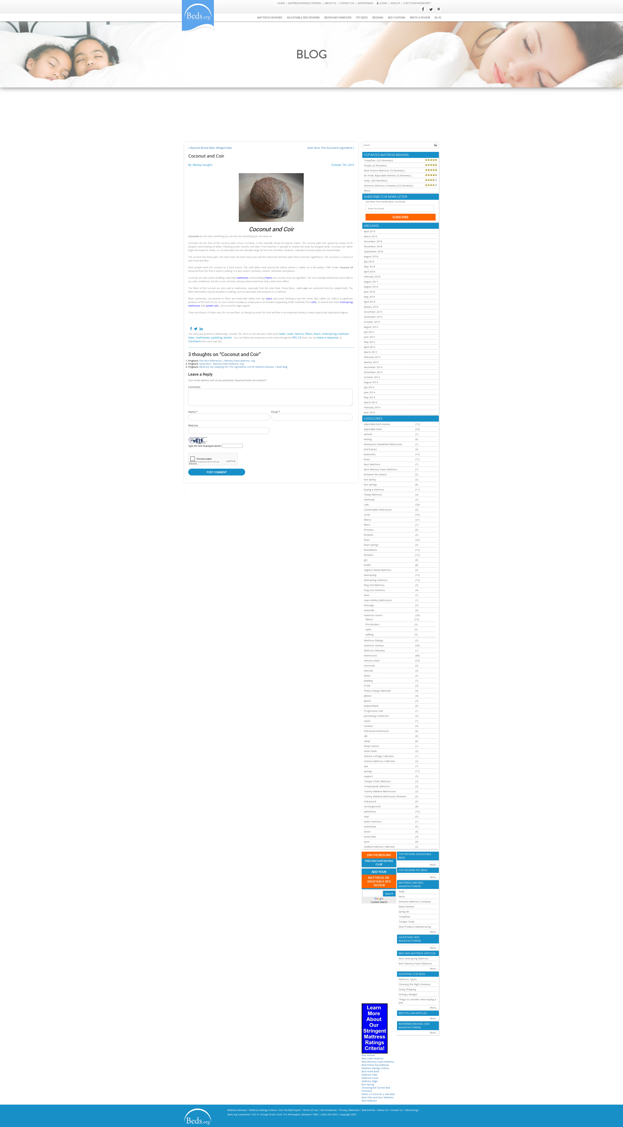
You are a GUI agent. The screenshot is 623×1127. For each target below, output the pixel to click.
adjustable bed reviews (377, 424)
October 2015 (372, 321)
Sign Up (395, 3)
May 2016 (369, 296)
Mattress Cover (370, 1077)
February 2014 (372, 407)
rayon (367, 720)
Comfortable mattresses (378, 509)
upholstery (370, 811)
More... (367, 190)
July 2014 (369, 387)
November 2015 (373, 316)
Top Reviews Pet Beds (413, 870)
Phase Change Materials (377, 690)
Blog (438, 17)
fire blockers (372, 624)
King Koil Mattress (374, 585)
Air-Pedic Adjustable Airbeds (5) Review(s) (387, 175)
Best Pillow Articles (413, 1013)
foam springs (371, 544)
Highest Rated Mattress (377, 570)
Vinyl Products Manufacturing (415, 926)
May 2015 (369, 342)
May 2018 (369, 266)
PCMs (367, 685)
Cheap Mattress (373, 494)
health (367, 565)
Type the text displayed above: (204, 445)
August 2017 (371, 281)
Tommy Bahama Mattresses (380, 791)
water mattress (373, 821)
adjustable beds (373, 429)
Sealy (401, 891)
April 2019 (369, 231)
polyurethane (371, 705)
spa (366, 766)
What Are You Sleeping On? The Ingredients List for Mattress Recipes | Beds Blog (243, 366)
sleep (367, 741)
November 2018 (373, 246)
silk (365, 736)
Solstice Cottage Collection (379, 756)
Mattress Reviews (269, 17)
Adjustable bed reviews (303, 17)
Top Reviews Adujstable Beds (415, 856)
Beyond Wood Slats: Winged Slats (211, 148)
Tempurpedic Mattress (377, 786)
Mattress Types (408, 979)
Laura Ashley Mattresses (378, 600)
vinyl (366, 816)
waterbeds (370, 826)
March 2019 (370, 236)
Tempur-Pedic (407, 921)
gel (365, 559)
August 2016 (371, 286)
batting (368, 439)
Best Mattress (372, 464)
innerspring (370, 575)
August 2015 (371, 326)
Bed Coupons (396, 17)
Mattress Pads (369, 1074)
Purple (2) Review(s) (375, 165)
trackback (194, 341)
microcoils (369, 665)
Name (193, 412)
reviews (368, 725)
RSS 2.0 (296, 337)
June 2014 (369, 392)
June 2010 (369, 412)
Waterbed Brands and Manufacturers (414, 1025)
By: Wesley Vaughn (200, 165)
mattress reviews (374, 645)
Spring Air (404, 911)
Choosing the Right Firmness (415, 984)
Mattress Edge (369, 1081)
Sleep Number (407, 906)
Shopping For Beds (412, 974)
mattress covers (373, 615)
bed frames (370, 449)
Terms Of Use (310, 1110)
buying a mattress (374, 489)
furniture (368, 554)
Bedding (377, 17)
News (367, 675)
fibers (308, 334)
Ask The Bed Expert (289, 1110)
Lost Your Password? (417, 3)
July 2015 (369, 331)
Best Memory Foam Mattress (380, 469)
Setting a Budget (408, 994)
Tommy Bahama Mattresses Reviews (385, 796)
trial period (370, 801)
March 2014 (370, 402)
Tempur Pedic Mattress (377, 781)
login (383, 3)
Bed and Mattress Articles (417, 953)
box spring (370, 479)
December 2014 (373, 367)
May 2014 (369, 397)
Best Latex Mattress (373, 1058)
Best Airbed (368, 1055)
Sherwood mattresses (376, 731)
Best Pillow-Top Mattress (375, 1064)
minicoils (368, 670)
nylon (368, 629)
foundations (370, 549)
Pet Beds (362, 17)
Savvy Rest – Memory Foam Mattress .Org (221, 363)
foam (317, 334)
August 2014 (371, 382)
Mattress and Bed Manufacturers (411, 884)
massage (369, 605)
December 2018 (373, 241)
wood (367, 831)
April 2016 (369, 301)
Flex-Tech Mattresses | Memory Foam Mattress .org (227, 360)
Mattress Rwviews (374, 650)
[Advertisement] (311, 112)
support (368, 776)
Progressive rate (373, 710)
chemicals (369, 499)
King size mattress (374, 590)
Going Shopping (407, 989)
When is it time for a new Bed (378, 1094)
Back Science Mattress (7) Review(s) (384, 170)
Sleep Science (371, 746)
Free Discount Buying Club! (379, 862)
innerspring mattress (335, 334)
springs (368, 771)
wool (366, 841)
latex (191, 337)
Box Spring (368, 1084)
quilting (369, 634)
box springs (370, 484)
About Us (330, 3)
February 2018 (372, 276)
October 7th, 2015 (342, 165)
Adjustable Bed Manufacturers (410, 939)
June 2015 (369, 337)
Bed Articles (368, 1110)
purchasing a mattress (376, 715)
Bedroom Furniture (338, 17)
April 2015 (369, 347)
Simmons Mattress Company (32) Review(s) (388, 185)
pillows (368, 695)
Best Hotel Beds (370, 1071)
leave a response (327, 337)
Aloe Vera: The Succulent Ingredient (329, 148)
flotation (368, 534)
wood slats (370, 836)
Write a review (420, 17)
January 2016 (371, 306)
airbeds (368, 434)
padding (216, 337)
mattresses (203, 337)
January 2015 (371, 362)
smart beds (370, 751)
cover (290, 334)
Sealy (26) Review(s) (375, 180)
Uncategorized (372, 806)
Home (281, 3)
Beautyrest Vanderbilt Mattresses (383, 444)
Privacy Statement (349, 1110)
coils (366, 504)
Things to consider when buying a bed (417, 1001)
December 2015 (373, 311)
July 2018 (369, 261)
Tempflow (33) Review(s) (378, 160)
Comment (194, 387)
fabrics (299, 334)
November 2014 (373, 372)
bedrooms (370, 454)
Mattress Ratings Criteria (304, 3)
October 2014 (372, 377)
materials (369, 610)
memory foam (372, 660)
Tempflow (404, 916)
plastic (228, 337)
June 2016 (369, 291)
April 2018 (369, 271)
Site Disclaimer (328, 1110)
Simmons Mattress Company (415, 901)
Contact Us (346, 3)
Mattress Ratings (373, 640)
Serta (402, 896)
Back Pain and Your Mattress (377, 1097)
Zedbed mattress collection (379, 846)
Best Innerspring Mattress (413, 958)
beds (282, 334)
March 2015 (370, 352)
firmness (369, 529)
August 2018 (371, 256)
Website (193, 425)
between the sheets (375, 474)
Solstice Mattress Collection (379, 761)
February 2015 (372, 357)
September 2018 (373, 251)
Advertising (365, 3)
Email (275, 412)
